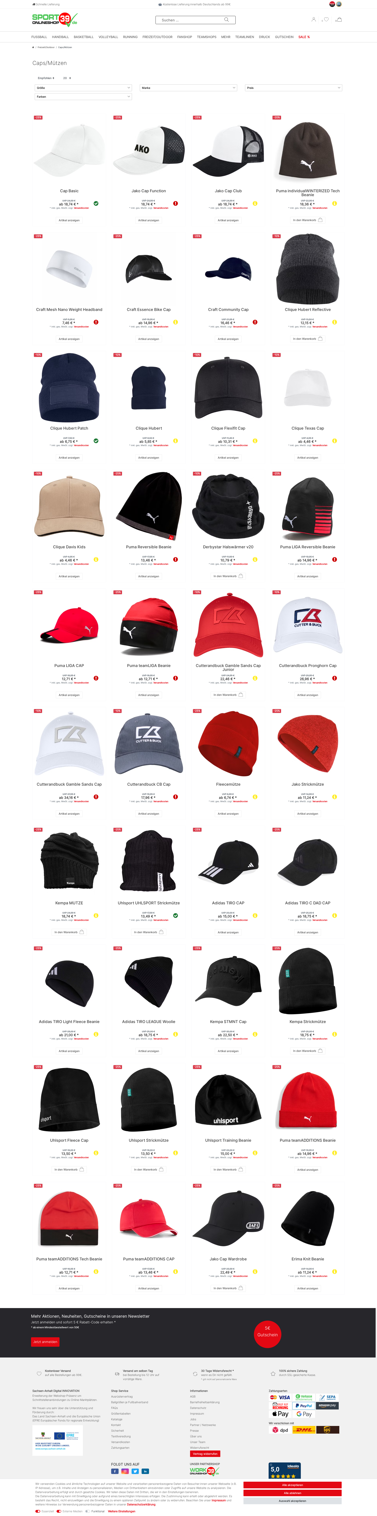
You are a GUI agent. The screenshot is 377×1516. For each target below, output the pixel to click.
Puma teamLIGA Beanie (149, 666)
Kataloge (116, 1419)
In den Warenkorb (304, 220)
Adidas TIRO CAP (228, 903)
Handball (60, 37)
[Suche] (226, 20)
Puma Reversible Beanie (148, 547)
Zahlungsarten (120, 1447)
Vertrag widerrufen (205, 1453)
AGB (193, 1396)
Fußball (39, 37)
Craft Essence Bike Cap (149, 310)
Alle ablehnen (292, 1493)
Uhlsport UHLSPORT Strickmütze (149, 903)
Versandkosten (81, 208)
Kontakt (116, 1425)
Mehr (225, 37)
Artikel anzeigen (69, 220)
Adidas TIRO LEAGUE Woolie (148, 1022)
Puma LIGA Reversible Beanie (307, 547)
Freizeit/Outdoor (157, 37)
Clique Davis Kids (69, 547)
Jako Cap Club (228, 191)
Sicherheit (117, 1430)
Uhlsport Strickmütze (149, 1141)
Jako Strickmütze (308, 785)
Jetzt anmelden (45, 1342)
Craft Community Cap (228, 310)
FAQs (114, 1407)
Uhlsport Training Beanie (228, 1141)
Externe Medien (72, 1511)
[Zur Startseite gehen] (33, 47)
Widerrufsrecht (199, 1447)
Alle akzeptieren (292, 1485)
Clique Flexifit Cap (228, 428)
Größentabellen (121, 1413)
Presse (194, 1430)
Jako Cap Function (149, 191)
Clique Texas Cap (308, 428)
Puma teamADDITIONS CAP (149, 1259)
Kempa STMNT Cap (228, 1022)
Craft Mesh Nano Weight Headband (69, 310)
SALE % (304, 37)
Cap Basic (69, 191)
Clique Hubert (149, 428)
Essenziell (48, 1511)
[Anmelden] (314, 20)
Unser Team (197, 1442)
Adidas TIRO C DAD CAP (307, 903)
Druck (264, 37)
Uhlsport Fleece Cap (69, 1141)
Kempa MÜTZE (69, 903)
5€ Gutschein (267, 1331)
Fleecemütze (228, 785)
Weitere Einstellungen (121, 1511)
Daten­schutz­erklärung (141, 1504)
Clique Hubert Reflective (308, 310)
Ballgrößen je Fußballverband (129, 1402)
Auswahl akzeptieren (292, 1500)
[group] (148, 150)
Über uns (196, 1436)
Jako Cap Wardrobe (228, 1259)
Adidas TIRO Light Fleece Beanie (69, 1022)
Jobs (193, 1419)
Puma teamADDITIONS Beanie (308, 1141)
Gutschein (284, 37)
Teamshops (206, 37)
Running (130, 37)
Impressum (197, 1413)
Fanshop (184, 37)
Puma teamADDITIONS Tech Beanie (69, 1259)
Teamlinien (244, 37)
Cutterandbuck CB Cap (148, 785)
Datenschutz (198, 1407)
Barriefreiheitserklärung (205, 1402)
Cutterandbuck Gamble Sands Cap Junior (228, 668)
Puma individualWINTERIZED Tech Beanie (308, 193)
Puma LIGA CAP (69, 666)
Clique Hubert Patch (69, 428)
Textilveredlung (121, 1436)
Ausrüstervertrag (122, 1396)
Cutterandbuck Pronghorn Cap (308, 666)
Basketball (84, 37)
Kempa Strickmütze (308, 1022)
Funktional (98, 1511)
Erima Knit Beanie (308, 1259)
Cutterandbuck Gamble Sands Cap (69, 785)
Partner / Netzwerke (203, 1425)
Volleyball (108, 37)
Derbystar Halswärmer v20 (228, 547)
